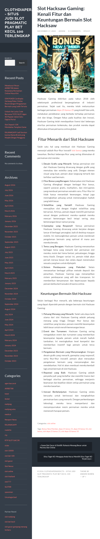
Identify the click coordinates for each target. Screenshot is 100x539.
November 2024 (11, 294)
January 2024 (10, 345)
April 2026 (9, 206)
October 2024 (10, 299)
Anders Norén (87, 474)
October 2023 (10, 361)
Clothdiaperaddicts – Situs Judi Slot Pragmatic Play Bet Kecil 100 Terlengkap (56, 474)
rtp (6, 435)
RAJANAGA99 (11, 425)
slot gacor (9, 461)
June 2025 (9, 257)
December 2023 (11, 351)
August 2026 (10, 185)
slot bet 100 (10, 456)
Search (8, 58)
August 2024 (10, 309)
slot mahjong (10, 517)
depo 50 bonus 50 (81, 429)
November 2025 (11, 232)
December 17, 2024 (46, 31)
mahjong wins (10, 409)
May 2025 (9, 263)
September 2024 (11, 304)
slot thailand (10, 476)
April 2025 (9, 268)
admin (62, 31)
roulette (8, 430)
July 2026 (9, 190)
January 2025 (10, 283)
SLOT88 (8, 487)
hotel (7, 394)
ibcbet (7, 399)
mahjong (8, 404)
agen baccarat (10, 383)
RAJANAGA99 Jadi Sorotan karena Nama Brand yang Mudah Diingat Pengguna (16, 135)
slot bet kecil (10, 522)
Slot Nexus (9, 466)
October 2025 (10, 237)
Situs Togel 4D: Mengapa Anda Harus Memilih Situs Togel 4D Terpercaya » (68, 457)
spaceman (9, 492)
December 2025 (11, 226)
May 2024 (9, 325)
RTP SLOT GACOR (12, 440)
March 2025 (10, 273)
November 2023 (11, 356)
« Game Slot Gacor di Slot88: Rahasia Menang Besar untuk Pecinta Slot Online (63, 446)
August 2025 (10, 247)
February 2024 (11, 340)
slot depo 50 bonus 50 (70, 431)
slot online (9, 471)
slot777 (8, 482)
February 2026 (11, 216)
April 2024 (9, 330)
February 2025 (11, 278)
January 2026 (10, 221)
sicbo (7, 445)
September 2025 (11, 242)
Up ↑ (84, 477)
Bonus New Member (50, 429)
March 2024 (10, 335)
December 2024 (11, 288)
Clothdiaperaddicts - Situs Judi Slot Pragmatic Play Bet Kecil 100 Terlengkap (26, 23)
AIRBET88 (9, 388)
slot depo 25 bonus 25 (51, 431)
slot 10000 (9, 450)
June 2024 (9, 319)
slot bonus (77, 150)
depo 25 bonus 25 (65, 110)
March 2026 (10, 211)
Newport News (11, 419)
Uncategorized (11, 497)
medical (8, 414)
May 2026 (9, 200)
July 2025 (9, 252)
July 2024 (9, 314)
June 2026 (9, 195)
